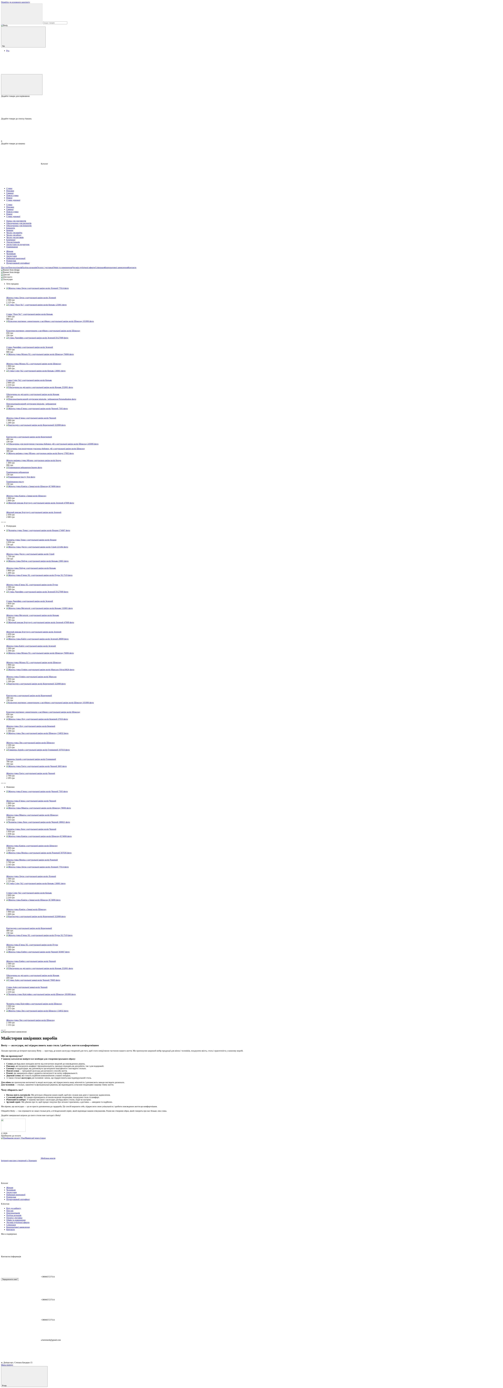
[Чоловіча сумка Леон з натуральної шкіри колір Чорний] (254, 822)
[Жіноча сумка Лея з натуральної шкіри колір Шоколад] (254, 733)
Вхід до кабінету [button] (13, 1208)
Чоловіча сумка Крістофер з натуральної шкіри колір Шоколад (34, 1004)
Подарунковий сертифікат (18, 263)
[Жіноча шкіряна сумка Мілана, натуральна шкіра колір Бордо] (254, 453)
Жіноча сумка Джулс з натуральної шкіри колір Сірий (30, 554)
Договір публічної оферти (83, 267)
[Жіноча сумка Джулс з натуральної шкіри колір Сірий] (254, 547)
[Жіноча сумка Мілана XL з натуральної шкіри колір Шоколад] (254, 354)
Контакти (132, 267)
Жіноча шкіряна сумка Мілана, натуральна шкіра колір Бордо (33, 460)
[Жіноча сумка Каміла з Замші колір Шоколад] (254, 486)
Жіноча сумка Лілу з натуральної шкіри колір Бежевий (30, 726)
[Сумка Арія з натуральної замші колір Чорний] (254, 980)
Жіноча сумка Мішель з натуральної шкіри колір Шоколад (32, 815)
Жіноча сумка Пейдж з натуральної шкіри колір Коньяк (31, 568)
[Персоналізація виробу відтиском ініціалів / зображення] (254, 399)
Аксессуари (11, 256)
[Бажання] (251, 107)
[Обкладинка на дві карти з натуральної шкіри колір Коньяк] (254, 387)
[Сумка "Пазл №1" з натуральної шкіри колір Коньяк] (254, 305)
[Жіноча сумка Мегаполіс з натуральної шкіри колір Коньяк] (254, 608)
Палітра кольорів (29, 267)
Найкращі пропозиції (15, 258)
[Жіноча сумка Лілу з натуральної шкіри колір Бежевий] (254, 719)
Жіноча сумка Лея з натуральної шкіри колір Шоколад (30, 743)
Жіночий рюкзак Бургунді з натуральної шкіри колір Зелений (33, 512)
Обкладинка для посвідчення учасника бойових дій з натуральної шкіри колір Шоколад (45, 449)
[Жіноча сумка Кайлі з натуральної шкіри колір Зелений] (254, 639)
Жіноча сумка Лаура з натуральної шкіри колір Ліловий (31, 298)
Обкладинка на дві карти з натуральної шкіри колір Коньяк (32, 394)
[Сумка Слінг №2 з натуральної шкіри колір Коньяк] (254, 371)
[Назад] (2, 522)
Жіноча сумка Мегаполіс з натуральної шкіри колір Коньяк (32, 615)
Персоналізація (15, 267)
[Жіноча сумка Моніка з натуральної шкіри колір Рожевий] (254, 853)
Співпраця (100, 267)
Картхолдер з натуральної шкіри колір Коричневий (29, 437)
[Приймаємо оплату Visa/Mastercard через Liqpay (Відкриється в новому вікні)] (23, 1138)
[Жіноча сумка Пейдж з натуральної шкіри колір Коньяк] (254, 561)
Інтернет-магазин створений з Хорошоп (19, 1160)
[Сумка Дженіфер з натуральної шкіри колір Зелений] (254, 338)
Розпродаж (11, 261)
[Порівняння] (21, 84)
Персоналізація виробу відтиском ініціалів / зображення (31, 404)
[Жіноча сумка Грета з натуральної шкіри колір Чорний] (254, 766)
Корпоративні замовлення (116, 267)
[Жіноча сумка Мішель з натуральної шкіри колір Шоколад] (254, 808)
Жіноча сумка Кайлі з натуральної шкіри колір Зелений (31, 646)
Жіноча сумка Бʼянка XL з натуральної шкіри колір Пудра (32, 585)
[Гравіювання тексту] (254, 477)
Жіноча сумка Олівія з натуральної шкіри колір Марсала (31, 677)
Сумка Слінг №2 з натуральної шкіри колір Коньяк (29, 380)
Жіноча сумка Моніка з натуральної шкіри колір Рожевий (32, 860)
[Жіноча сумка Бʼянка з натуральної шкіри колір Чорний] (254, 408)
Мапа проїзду (7, 1365)
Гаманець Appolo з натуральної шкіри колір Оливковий (31, 759)
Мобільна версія (47, 1158)
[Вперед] (5, 522)
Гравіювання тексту (15, 482)
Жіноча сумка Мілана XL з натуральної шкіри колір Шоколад (33, 364)
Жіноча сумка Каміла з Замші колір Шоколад (26, 496)
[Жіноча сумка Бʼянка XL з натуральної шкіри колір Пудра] (254, 575)
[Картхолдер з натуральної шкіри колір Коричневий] (254, 425)
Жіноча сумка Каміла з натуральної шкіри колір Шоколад (32, 846)
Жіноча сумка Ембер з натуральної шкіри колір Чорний (31, 961)
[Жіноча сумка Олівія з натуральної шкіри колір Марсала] (254, 669)
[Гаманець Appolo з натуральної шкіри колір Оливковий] (254, 750)
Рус (7, 51)
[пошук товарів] (21, 13)
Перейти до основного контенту (15, 2)
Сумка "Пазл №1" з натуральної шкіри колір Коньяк (29, 314)
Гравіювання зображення (17, 472)
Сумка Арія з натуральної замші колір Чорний (26, 987)
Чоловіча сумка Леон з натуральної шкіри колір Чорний (31, 829)
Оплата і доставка (45, 267)
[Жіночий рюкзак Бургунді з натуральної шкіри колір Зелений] (254, 503)
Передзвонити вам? (10, 1279)
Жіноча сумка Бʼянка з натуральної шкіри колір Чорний (31, 418)
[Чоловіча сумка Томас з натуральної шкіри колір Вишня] (254, 530)
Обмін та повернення (62, 267)
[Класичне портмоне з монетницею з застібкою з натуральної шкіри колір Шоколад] (254, 321)
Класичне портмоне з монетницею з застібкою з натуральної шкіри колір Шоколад (43, 331)
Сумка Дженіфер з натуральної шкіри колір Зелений (29, 347)
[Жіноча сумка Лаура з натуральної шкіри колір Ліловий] (254, 288)
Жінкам (9, 251)
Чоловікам (11, 254)
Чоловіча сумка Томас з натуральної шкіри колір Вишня (31, 540)
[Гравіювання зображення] (254, 467)
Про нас (4, 267)
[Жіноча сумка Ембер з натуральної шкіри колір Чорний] (254, 952)
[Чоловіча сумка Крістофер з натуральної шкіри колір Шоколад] (254, 994)
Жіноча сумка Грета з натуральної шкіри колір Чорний (30, 773)
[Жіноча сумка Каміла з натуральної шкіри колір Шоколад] (254, 836)
